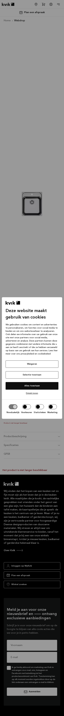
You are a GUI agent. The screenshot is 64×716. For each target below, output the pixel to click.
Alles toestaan (32, 386)
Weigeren (32, 364)
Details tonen (32, 393)
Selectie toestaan (32, 375)
